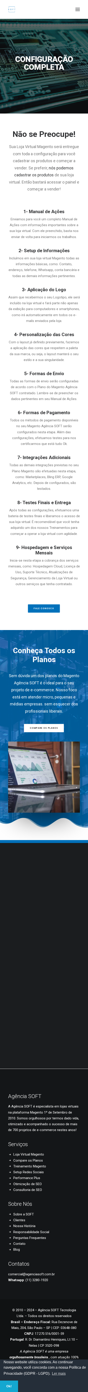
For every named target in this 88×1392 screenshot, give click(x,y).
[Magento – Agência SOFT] (11, 9)
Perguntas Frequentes (29, 1238)
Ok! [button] (9, 1386)
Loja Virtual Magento (28, 1154)
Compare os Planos (28, 1160)
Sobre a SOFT (23, 1214)
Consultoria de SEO (27, 1190)
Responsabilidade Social (31, 1232)
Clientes (19, 1220)
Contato (19, 1244)
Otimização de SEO (27, 1184)
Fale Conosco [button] (44, 608)
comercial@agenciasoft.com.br (31, 1274)
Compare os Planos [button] (44, 728)
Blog (16, 1250)
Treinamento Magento (29, 1166)
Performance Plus (26, 1178)
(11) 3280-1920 (36, 1280)
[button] (77, 9)
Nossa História (24, 1226)
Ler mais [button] (59, 1373)
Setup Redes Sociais (28, 1172)
